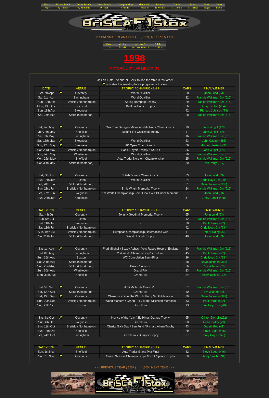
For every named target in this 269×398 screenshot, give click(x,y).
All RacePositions (159, 45)
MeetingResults (122, 45)
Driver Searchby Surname (83, 6)
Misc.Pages (207, 6)
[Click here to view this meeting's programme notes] (60, 93)
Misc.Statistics (193, 6)
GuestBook (219, 6)
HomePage (47, 6)
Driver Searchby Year (104, 6)
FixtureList (109, 45)
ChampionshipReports (125, 6)
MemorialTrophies (144, 6)
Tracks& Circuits (176, 6)
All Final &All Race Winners (140, 45)
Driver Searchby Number (63, 6)
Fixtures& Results (160, 6)
